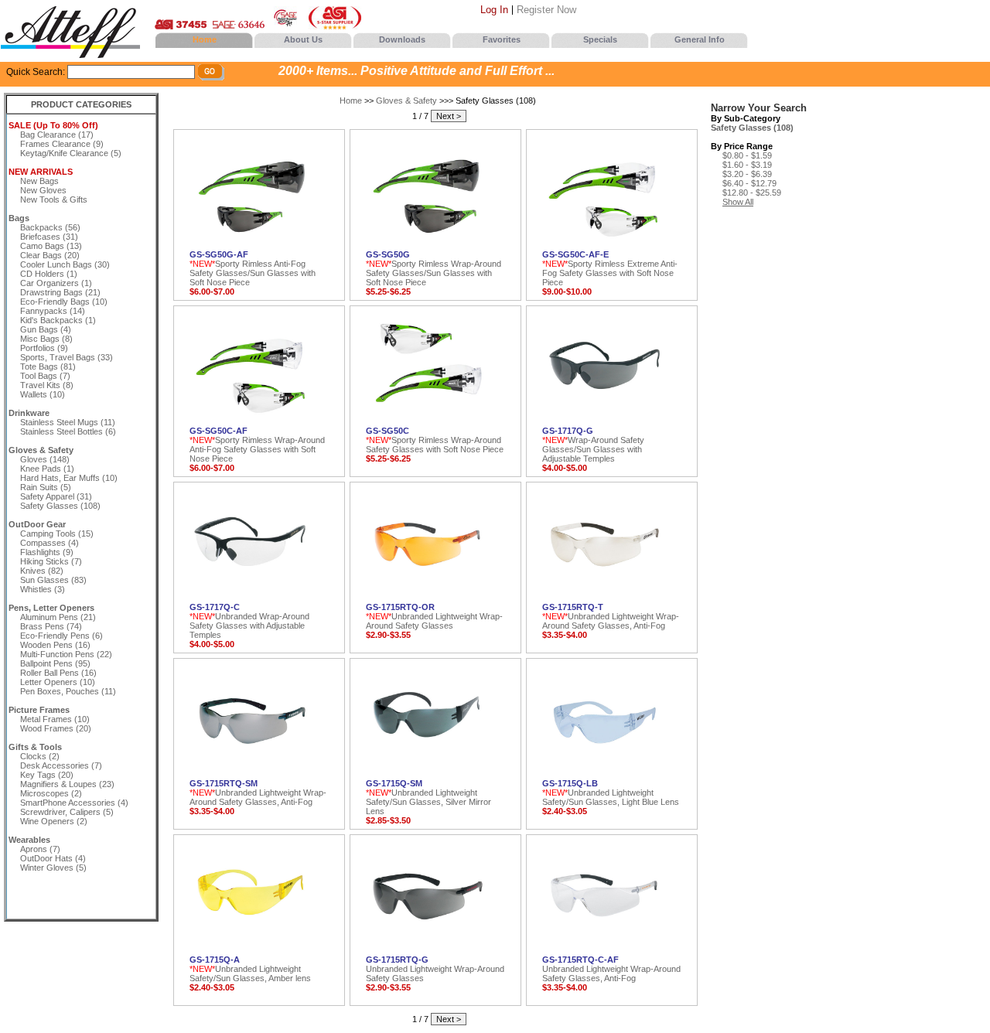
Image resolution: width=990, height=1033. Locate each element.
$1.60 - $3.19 (747, 164)
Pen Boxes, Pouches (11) (68, 691)
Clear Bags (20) (50, 255)
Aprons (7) (40, 849)
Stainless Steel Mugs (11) (67, 422)
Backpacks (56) (50, 227)
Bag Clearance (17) (57, 134)
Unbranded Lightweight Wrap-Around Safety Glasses (434, 616)
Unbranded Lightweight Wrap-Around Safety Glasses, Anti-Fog (610, 616)
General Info (699, 39)
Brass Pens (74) (51, 626)
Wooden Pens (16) (55, 644)
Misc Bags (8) (46, 338)
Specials (600, 39)
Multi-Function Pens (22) (66, 654)
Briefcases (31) (49, 236)
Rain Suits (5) (45, 487)
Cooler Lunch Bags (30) (65, 264)
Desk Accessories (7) (61, 765)
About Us (303, 39)
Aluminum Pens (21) (58, 617)
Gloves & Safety (406, 100)
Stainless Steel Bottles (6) (68, 431)
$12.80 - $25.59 (751, 192)
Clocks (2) (40, 756)
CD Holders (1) (48, 273)
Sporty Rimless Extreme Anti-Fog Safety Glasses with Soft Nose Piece (610, 268)
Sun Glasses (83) (53, 580)
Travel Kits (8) (46, 385)
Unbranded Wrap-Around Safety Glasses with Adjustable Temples (249, 620)
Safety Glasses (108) (60, 505)
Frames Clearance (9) (62, 143)
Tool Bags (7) (45, 375)
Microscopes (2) (51, 793)
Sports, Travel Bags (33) (66, 357)
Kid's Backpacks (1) (58, 320)
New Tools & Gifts (53, 199)
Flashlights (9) (46, 552)
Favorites (502, 39)
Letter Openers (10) (57, 682)
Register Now (546, 9)
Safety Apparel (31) (56, 496)
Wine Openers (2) (53, 821)
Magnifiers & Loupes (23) (67, 784)
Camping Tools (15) (57, 533)
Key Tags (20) (46, 774)
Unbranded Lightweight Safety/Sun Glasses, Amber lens (250, 969)
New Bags (39, 181)
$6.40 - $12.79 (749, 183)
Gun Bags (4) (45, 329)
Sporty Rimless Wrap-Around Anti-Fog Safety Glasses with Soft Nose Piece (257, 444)
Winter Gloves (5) (53, 867)
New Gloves (43, 190)
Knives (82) (41, 570)
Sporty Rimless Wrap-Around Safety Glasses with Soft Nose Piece (435, 440)
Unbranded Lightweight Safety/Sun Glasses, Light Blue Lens (610, 792)
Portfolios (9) (44, 348)
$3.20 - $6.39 (747, 174)
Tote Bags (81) (48, 366)
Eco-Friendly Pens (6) (61, 635)
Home (205, 39)
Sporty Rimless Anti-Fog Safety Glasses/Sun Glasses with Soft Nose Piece (252, 268)
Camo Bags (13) (51, 246)
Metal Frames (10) (55, 719)
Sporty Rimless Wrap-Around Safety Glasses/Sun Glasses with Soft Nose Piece (433, 268)
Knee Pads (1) (47, 468)
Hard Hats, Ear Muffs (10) (69, 477)
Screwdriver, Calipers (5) (67, 812)
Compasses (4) (49, 542)
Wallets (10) (42, 394)
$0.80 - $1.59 (747, 155)
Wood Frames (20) (55, 728)
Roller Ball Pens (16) (58, 672)
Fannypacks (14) (52, 310)
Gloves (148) (45, 459)
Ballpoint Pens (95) (55, 663)
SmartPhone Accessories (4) (74, 802)
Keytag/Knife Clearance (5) (70, 153)
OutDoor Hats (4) (53, 858)
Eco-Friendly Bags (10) (64, 301)
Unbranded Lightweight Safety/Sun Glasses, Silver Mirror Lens (428, 797)
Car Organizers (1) (56, 283)
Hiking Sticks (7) (51, 561)
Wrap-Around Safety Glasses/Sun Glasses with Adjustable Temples (593, 444)
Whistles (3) (42, 589)
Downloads (402, 39)
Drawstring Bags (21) (60, 292)
